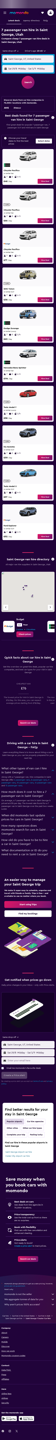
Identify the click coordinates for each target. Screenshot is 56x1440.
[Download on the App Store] (26, 1418)
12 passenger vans (43, 783)
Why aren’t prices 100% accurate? (22, 1304)
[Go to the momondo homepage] (19, 12)
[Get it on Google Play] (9, 1418)
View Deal (45, 181)
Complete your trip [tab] (16, 1135)
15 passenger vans (13, 786)
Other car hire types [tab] (32, 1128)
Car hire (5, 1316)
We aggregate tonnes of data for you (23, 1299)
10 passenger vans (25, 783)
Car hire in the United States (23, 1316)
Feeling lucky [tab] (36, 1135)
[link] (24, 634)
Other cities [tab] (12, 1128)
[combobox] (10, 51)
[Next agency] (50, 607)
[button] (5, 13)
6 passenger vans (22, 780)
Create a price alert (23, 1246)
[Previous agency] (5, 607)
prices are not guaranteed (14, 1286)
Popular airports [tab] (14, 1122)
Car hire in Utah (44, 1316)
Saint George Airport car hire (18, 1152)
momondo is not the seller (18, 1294)
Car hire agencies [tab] (35, 1122)
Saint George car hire (13, 1318)
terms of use (38, 1081)
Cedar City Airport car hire (17, 1156)
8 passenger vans (39, 780)
